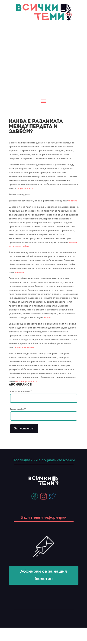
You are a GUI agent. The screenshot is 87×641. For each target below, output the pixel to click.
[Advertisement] (43, 60)
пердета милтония (24, 347)
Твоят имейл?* (18, 409)
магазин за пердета (26, 381)
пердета (72, 201)
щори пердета (25, 188)
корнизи (19, 272)
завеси (47, 317)
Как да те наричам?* (21, 391)
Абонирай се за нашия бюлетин (43, 575)
